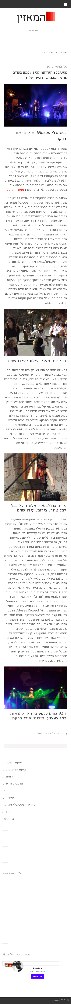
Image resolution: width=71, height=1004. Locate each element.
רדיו (5, 790)
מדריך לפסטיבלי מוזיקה (19, 804)
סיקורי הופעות (12, 762)
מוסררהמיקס (15, 189)
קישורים (8, 797)
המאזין (31, 18)
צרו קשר (8, 818)
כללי (52, 733)
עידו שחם (42, 733)
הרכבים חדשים (12, 783)
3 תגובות (62, 733)
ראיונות (7, 776)
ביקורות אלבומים (14, 769)
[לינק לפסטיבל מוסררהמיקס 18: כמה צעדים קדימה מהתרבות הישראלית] (35, 125)
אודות (6, 811)
